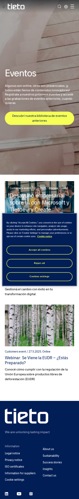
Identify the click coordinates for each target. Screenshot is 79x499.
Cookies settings (39, 276)
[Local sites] (66, 6)
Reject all (39, 263)
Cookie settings (14, 479)
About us (48, 449)
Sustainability (51, 456)
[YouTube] (19, 493)
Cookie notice (44, 236)
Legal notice (12, 453)
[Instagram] (31, 493)
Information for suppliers (20, 473)
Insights (47, 469)
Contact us (49, 475)
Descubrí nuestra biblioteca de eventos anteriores (39, 118)
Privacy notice (13, 460)
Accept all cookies (39, 250)
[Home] (16, 6)
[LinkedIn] (7, 493)
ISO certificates (14, 466)
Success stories (52, 462)
